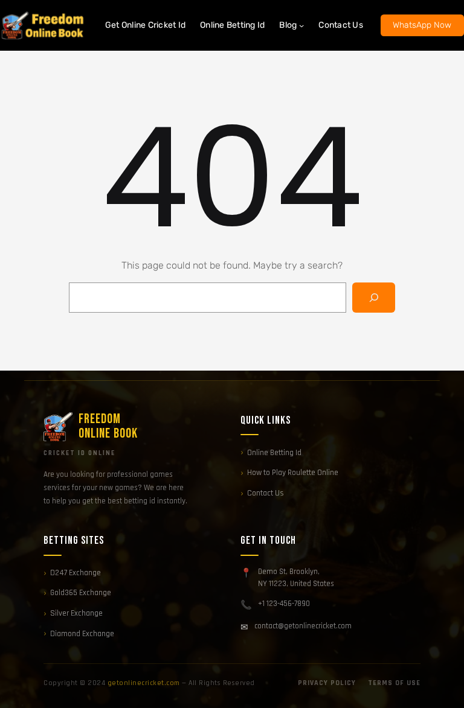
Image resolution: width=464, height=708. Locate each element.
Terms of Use (394, 682)
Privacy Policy (327, 682)
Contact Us (265, 493)
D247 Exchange (75, 572)
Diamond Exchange (82, 633)
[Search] (373, 297)
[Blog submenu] (301, 25)
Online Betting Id (274, 452)
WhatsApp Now (422, 25)
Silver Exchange (76, 613)
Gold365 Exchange (80, 592)
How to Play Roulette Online (292, 472)
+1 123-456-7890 (284, 603)
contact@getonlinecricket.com (303, 626)
